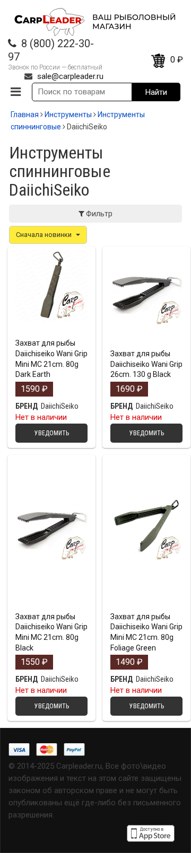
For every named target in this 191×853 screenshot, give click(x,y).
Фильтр (98, 213)
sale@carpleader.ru (70, 76)
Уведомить (51, 331)
